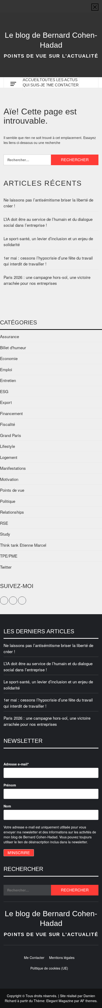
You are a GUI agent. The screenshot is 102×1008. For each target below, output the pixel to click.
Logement (8, 457)
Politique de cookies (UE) (49, 968)
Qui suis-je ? (35, 85)
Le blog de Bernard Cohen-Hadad (51, 40)
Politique (7, 501)
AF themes (88, 1000)
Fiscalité (7, 424)
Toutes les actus (59, 80)
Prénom (10, 785)
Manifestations (13, 468)
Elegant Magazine (59, 1000)
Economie (9, 358)
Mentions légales (61, 957)
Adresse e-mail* (16, 764)
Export (6, 402)
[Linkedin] (60, 4)
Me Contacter (63, 85)
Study (5, 534)
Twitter (6, 567)
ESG (4, 391)
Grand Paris (10, 435)
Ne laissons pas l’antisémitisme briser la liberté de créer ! (48, 203)
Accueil (31, 80)
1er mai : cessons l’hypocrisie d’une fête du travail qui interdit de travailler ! (48, 261)
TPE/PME (8, 556)
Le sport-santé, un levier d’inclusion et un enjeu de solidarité (48, 241)
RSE (4, 523)
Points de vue (12, 490)
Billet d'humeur (13, 347)
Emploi (6, 369)
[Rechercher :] (27, 160)
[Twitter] (51, 4)
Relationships (12, 512)
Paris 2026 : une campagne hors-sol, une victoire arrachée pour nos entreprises (47, 280)
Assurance (9, 336)
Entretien (8, 380)
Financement (11, 413)
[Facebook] (42, 4)
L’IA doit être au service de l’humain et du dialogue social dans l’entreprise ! (48, 222)
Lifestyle (7, 446)
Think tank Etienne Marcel (23, 545)
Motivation (9, 479)
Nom (7, 806)
